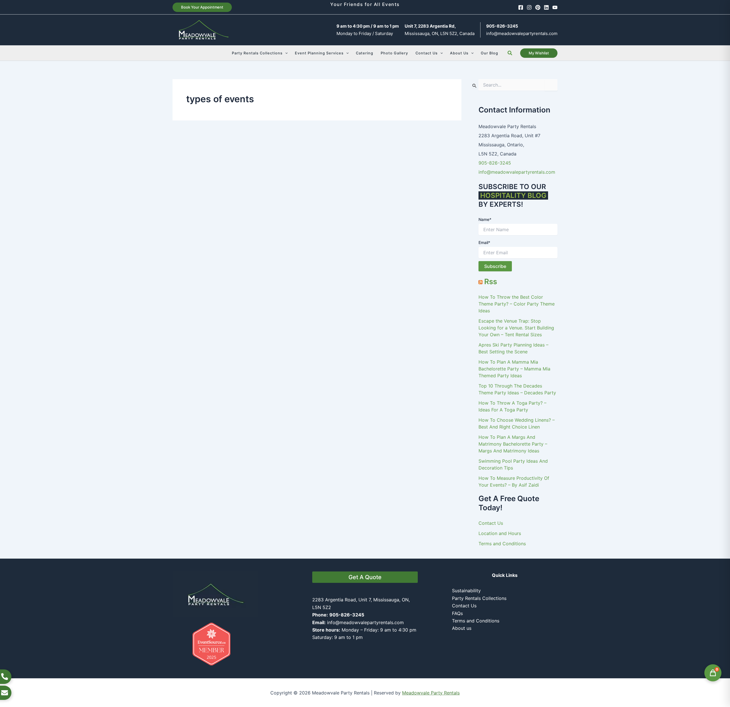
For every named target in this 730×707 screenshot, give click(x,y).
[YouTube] (554, 7)
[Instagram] (529, 7)
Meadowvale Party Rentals (431, 693)
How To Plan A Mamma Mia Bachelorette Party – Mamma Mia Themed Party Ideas (514, 368)
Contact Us (490, 523)
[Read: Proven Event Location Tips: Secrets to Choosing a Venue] (242, 193)
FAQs (457, 613)
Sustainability (466, 590)
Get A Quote (365, 577)
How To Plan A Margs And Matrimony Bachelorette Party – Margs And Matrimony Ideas (512, 444)
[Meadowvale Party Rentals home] (215, 594)
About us (461, 628)
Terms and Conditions (502, 543)
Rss (490, 281)
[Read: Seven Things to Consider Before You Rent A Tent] (391, 193)
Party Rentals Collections (479, 598)
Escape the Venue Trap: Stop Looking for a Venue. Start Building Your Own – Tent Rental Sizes (516, 327)
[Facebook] (520, 7)
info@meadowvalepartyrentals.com (521, 33)
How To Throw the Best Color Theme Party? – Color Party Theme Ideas (516, 303)
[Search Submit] (474, 86)
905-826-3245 (494, 163)
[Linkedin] (546, 7)
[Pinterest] (537, 7)
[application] (285, 53)
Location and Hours (499, 533)
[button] (202, 7)
